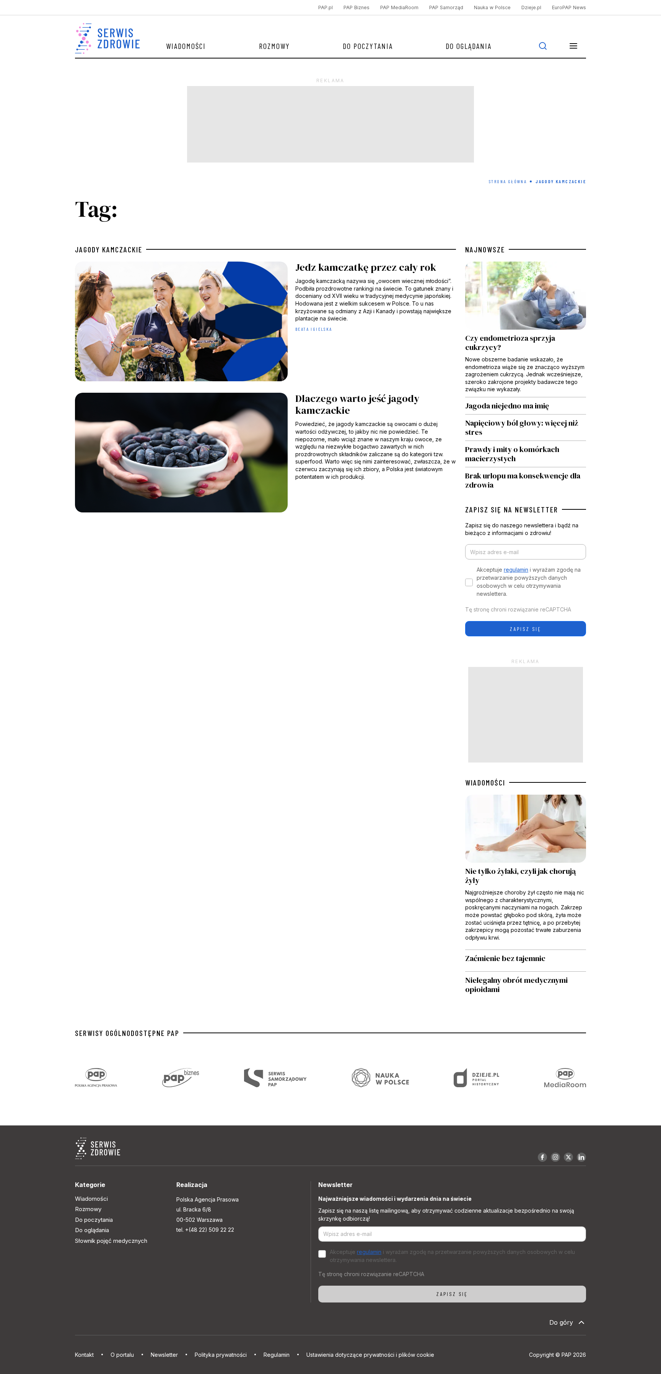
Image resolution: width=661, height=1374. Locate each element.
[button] (573, 46)
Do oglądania (469, 45)
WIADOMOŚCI (485, 782)
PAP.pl (325, 7)
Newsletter (164, 1354)
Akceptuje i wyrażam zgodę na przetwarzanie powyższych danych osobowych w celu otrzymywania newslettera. (529, 581)
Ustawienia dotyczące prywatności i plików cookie (370, 1354)
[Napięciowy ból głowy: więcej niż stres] (525, 428)
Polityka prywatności (221, 1354)
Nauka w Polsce (492, 7)
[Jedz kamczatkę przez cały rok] (265, 323)
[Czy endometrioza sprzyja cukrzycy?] (525, 329)
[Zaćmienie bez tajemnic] (525, 960)
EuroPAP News (569, 7)
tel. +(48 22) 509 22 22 (205, 1229)
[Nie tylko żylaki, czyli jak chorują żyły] (525, 872)
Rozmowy (274, 45)
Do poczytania (368, 45)
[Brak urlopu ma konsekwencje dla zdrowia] (525, 478)
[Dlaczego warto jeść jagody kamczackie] (265, 454)
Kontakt (84, 1354)
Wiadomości (186, 45)
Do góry (561, 1322)
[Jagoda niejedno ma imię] (525, 405)
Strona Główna (508, 181)
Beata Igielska (313, 329)
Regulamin (277, 1354)
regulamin (516, 569)
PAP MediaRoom (399, 7)
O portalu (122, 1354)
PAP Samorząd (446, 7)
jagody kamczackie (108, 249)
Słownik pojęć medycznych (111, 1240)
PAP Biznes (357, 7)
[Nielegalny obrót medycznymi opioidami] (525, 985)
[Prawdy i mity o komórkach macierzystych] (525, 454)
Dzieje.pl (531, 7)
